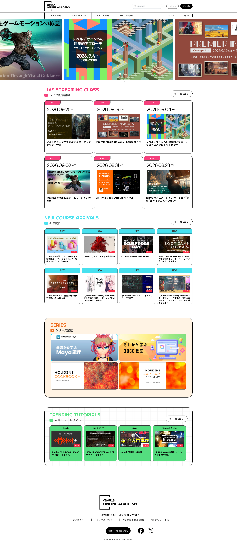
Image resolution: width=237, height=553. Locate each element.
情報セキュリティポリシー (161, 520)
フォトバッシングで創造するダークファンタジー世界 (68, 143)
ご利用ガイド (77, 520)
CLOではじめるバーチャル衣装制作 (99, 256)
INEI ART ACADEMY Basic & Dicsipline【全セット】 (100, 453)
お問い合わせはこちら (118, 530)
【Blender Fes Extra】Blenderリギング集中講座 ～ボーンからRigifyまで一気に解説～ (99, 298)
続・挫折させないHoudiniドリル (115, 197)
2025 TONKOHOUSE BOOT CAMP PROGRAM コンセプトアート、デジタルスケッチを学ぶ (174, 259)
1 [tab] (109, 82)
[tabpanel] (118, 49)
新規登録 (186, 6)
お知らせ (170, 15)
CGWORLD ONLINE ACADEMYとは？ (120, 514)
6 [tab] (128, 82)
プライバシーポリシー (105, 520)
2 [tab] (113, 82)
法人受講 (185, 15)
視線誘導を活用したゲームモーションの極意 (68, 199)
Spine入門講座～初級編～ (132, 452)
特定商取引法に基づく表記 (133, 520)
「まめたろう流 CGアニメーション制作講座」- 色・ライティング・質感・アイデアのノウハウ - (61, 259)
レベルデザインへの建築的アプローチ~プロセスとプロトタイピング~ (168, 143)
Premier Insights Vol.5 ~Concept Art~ (118, 143)
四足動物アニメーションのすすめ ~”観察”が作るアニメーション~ (167, 199)
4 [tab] (120, 82)
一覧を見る (183, 93)
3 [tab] (116, 82)
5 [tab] (124, 82)
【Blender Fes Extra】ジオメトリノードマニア (136, 296)
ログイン (172, 6)
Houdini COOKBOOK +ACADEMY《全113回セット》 (65, 453)
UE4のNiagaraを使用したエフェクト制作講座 (168, 453)
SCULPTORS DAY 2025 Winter (135, 256)
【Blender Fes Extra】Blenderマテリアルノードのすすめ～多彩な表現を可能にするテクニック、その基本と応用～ (174, 299)
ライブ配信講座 (126, 15)
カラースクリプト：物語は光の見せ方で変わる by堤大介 (62, 296)
